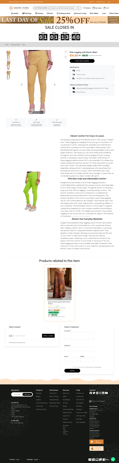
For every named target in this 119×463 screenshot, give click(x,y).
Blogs (65, 406)
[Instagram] (100, 393)
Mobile (82, 356)
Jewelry (38, 399)
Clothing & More (15, 44)
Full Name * (67, 345)
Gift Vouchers (80, 416)
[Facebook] (90, 393)
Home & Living (41, 409)
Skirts (23, 44)
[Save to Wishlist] (66, 53)
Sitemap (79, 419)
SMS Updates (80, 422)
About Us (66, 393)
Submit (72, 370)
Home (6, 44)
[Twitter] (94, 393)
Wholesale (79, 403)
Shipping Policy (54, 403)
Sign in (91, 1)
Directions (91, 416)
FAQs (64, 396)
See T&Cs (19, 125)
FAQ (108, 1)
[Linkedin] (103, 393)
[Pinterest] (97, 393)
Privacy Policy (98, 367)
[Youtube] (106, 393)
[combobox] (63, 8)
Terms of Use (89, 367)
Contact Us (80, 393)
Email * (66, 356)
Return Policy (54, 396)
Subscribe (27, 394)
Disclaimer (53, 393)
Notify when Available (82, 61)
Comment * (67, 331)
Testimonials (67, 412)
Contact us (100, 1)
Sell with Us (80, 399)
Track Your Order (81, 412)
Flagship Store (93, 408)
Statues (38, 393)
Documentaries (68, 409)
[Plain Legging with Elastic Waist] (8, 55)
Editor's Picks (67, 422)
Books (38, 396)
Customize (79, 396)
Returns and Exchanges (84, 88)
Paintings (39, 406)
